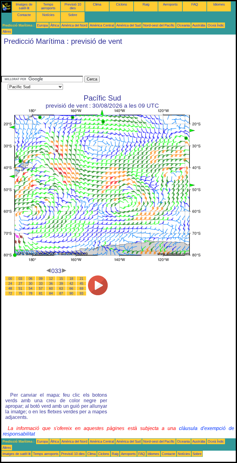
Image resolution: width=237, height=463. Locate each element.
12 (51, 278)
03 (20, 278)
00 (10, 278)
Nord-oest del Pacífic (159, 25)
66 (71, 288)
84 (51, 293)
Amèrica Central (102, 25)
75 (20, 293)
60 (51, 288)
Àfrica (54, 25)
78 (30, 293)
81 (41, 293)
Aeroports (170, 4)
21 (81, 278)
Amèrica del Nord (74, 25)
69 (81, 288)
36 (51, 283)
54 (30, 288)
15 (61, 278)
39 (61, 283)
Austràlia (198, 25)
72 (10, 293)
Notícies (48, 15)
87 (61, 293)
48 (10, 288)
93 (81, 293)
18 (71, 278)
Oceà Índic (216, 25)
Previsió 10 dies (72, 6)
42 (71, 283)
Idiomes (219, 4)
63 (61, 288)
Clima (97, 4)
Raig (146, 4)
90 (71, 293)
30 (30, 283)
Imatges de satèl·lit (24, 6)
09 (41, 278)
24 (10, 283)
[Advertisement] (113, 62)
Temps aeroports (48, 6)
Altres (6, 31)
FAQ (194, 4)
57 (41, 288)
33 (41, 283)
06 (30, 278)
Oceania (183, 25)
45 (81, 283)
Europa (42, 25)
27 (20, 283)
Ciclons (121, 4)
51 (20, 288)
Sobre (72, 15)
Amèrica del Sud (128, 25)
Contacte (24, 15)
